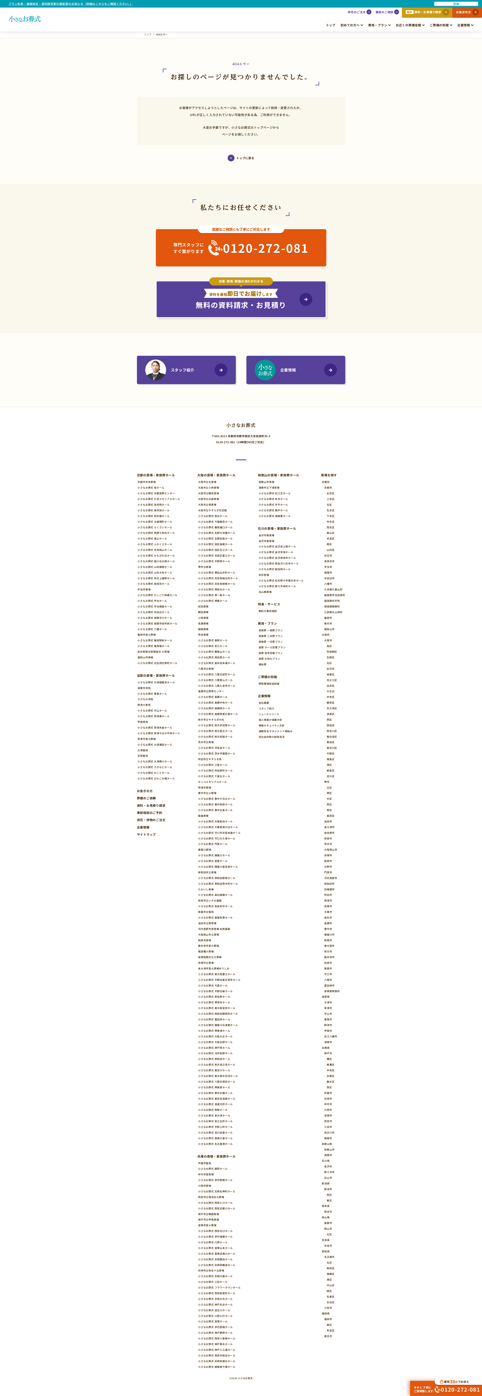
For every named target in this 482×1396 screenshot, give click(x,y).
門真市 (328, 872)
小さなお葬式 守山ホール (152, 710)
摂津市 (328, 900)
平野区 (330, 753)
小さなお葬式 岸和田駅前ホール (216, 878)
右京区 (330, 493)
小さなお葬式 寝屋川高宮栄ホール (218, 866)
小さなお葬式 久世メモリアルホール (158, 499)
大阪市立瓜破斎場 (208, 499)
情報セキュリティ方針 (272, 725)
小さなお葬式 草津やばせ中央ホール (158, 733)
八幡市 (328, 583)
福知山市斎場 (145, 657)
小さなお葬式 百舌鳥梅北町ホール (218, 578)
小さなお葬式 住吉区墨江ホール (216, 555)
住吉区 (330, 685)
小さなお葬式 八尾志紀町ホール (216, 674)
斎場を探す (329, 475)
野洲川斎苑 (144, 705)
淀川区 (330, 776)
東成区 (330, 742)
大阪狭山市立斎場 (208, 934)
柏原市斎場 (204, 940)
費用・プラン (377, 25)
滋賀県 (326, 996)
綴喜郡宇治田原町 (334, 595)
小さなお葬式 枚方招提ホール (215, 736)
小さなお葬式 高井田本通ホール (216, 663)
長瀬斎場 (203, 623)
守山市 (328, 1013)
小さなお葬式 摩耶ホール (213, 1168)
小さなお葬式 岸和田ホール (214, 1059)
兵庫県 (326, 1048)
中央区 (330, 697)
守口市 (328, 974)
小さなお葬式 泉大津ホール (214, 1115)
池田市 (328, 821)
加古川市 (329, 1132)
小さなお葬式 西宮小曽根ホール (216, 1338)
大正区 (330, 691)
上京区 (330, 499)
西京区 (330, 527)
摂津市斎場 (204, 787)
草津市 (328, 1008)
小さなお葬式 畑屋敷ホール (275, 516)
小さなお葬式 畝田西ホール (275, 569)
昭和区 (330, 1268)
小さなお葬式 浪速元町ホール (215, 1104)
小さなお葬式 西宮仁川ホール (215, 1202)
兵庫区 (330, 1076)
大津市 (328, 1002)
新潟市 (328, 1189)
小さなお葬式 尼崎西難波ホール (216, 1265)
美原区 (330, 816)
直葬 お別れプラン (269, 658)
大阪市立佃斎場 (207, 504)
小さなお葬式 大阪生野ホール (215, 1042)
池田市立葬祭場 (207, 923)
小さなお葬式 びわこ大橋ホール (156, 778)
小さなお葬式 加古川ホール (214, 1310)
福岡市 (328, 1319)
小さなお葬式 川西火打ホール (215, 1316)
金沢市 (328, 1166)
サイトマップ (146, 834)
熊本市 (328, 1211)
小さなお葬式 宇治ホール (152, 601)
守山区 (330, 1285)
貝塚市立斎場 (206, 963)
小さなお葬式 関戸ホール (273, 510)
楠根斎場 (203, 629)
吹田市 (328, 895)
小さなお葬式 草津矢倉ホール (154, 727)
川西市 (328, 1110)
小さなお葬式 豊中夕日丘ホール (216, 798)
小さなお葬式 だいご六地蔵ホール (157, 595)
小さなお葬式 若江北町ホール (215, 1121)
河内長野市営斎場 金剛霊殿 (214, 929)
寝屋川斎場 (204, 849)
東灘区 (330, 1064)
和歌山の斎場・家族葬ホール (278, 475)
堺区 (329, 793)
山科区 (330, 550)
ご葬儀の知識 (439, 25)
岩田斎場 (203, 606)
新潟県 (326, 1183)
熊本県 (326, 1206)
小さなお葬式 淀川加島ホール (215, 1132)
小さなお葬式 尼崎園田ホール (215, 1259)
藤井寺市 (329, 957)
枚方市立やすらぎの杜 (211, 719)
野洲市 (328, 1025)
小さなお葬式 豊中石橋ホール (215, 1093)
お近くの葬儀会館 (408, 25)
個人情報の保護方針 (270, 720)
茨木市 (328, 844)
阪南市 (328, 940)
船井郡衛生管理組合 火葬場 (153, 651)
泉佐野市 (329, 833)
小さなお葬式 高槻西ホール (214, 708)
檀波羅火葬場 (206, 951)
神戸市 (328, 1053)
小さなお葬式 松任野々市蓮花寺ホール (281, 580)
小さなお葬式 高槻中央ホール (215, 702)
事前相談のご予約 (149, 812)
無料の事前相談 (268, 611)
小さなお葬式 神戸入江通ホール (216, 1350)
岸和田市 (329, 883)
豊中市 (328, 929)
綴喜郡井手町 (332, 601)
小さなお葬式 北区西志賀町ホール (157, 663)
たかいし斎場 (206, 889)
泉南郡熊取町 (332, 991)
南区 (329, 544)
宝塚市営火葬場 (207, 1225)
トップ (330, 25)
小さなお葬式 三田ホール (213, 1282)
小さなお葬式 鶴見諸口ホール (215, 527)
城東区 (330, 674)
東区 (329, 1200)
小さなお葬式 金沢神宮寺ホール (277, 558)
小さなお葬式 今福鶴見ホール (215, 521)
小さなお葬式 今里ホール (213, 985)
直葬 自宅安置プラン (271, 653)
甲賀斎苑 (142, 722)
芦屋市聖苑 (204, 1163)
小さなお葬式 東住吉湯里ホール (216, 1098)
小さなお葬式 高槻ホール (213, 697)
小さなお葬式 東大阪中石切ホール (218, 1076)
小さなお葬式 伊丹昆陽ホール (215, 1327)
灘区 (329, 1059)
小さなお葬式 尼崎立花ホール (215, 1299)
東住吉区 (332, 736)
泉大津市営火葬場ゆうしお (214, 968)
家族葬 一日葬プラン (271, 641)
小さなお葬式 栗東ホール (152, 693)
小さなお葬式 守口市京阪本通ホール (219, 833)
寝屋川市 (329, 934)
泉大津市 (329, 827)
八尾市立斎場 (206, 668)
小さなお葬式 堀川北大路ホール (156, 561)
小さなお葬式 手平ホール (273, 504)
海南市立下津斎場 (269, 487)
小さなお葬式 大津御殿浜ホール (156, 682)
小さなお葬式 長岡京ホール (153, 583)
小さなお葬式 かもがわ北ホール (156, 555)
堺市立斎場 (204, 567)
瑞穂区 (330, 1274)
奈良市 (328, 1245)
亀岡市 (328, 618)
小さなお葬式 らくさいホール (154, 527)
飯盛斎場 (203, 816)
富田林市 (329, 985)
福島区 (330, 759)
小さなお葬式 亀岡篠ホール (153, 646)
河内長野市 (330, 878)
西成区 (330, 725)
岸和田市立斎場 (207, 872)
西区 (329, 719)
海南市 (328, 1155)
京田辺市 (329, 578)
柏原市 (328, 861)
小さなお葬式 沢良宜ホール (214, 748)
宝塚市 (328, 1115)
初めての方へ (350, 25)
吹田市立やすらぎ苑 (210, 759)
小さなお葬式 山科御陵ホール (154, 567)
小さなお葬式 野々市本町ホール (277, 586)
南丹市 (328, 623)
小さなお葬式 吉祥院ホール (153, 504)
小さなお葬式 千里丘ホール (214, 776)
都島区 (330, 770)
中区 (329, 798)
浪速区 (330, 714)
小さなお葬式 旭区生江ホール (215, 550)
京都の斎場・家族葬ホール (156, 475)
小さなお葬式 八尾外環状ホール (216, 1081)
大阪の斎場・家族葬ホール (216, 475)
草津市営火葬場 (146, 739)
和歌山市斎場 (266, 482)
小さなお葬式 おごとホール (153, 773)
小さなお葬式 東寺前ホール (153, 510)
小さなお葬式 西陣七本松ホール (156, 533)
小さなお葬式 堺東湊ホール (214, 1030)
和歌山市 (329, 1149)
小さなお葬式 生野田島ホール (215, 538)
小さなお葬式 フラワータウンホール (219, 1287)
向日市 (328, 555)
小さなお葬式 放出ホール (213, 516)
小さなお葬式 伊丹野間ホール (215, 1180)
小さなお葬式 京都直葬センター (156, 493)
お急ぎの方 (145, 791)
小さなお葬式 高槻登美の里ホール (218, 714)
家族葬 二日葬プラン (271, 636)
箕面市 (328, 968)
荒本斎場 (203, 634)
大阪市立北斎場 (207, 482)
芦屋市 (328, 1093)
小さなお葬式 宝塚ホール (213, 1321)
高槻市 (328, 923)
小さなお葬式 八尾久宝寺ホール (216, 685)
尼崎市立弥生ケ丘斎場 (211, 1270)
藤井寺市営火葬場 (208, 946)
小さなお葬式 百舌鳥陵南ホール (216, 583)
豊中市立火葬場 (207, 793)
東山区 (330, 533)
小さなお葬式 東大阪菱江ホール (216, 974)
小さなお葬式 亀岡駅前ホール (154, 640)
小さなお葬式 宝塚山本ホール (215, 1248)
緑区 (329, 1291)
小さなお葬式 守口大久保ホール (216, 838)
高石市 (328, 917)
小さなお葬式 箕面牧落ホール (215, 917)
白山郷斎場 (265, 592)
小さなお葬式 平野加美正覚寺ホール (219, 980)
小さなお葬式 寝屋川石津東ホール (218, 1025)
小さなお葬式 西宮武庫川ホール (216, 1208)
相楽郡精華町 (332, 606)
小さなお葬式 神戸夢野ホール (215, 1332)
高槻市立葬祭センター (211, 691)
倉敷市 (328, 1223)
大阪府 (326, 634)
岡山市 (328, 1228)
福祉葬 (262, 664)
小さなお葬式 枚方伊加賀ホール (216, 725)
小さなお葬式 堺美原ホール (214, 1087)
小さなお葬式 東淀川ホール (214, 1070)
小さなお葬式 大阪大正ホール (215, 1036)
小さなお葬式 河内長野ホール (215, 1053)
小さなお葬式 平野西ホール (214, 561)
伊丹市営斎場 (206, 1174)
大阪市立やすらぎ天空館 (212, 510)
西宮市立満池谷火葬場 (211, 1197)
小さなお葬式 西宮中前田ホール (216, 1355)
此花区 (330, 668)
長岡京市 (329, 561)
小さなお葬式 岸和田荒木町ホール (218, 883)
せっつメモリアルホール (212, 782)
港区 (329, 765)
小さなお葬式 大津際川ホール (154, 761)
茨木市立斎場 (206, 742)
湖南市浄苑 (144, 688)
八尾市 (328, 980)
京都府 (326, 482)
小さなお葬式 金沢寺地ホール (276, 552)
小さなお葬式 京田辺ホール (153, 612)
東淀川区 (332, 748)
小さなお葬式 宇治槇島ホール (154, 606)
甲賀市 (328, 1030)
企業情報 (463, 25)
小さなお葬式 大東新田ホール (215, 821)
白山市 (328, 1178)
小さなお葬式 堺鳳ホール (213, 601)
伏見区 (330, 538)
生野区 (330, 657)
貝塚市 (328, 855)
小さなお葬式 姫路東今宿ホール (216, 1367)
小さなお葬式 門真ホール (213, 844)
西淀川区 (332, 731)
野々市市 (329, 1172)
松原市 (328, 963)
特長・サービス (269, 604)
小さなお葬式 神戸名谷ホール (215, 1304)
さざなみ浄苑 (145, 699)
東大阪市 (329, 946)
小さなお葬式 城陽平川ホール (154, 618)
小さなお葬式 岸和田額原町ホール (218, 1013)
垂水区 (330, 1081)
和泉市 (328, 838)
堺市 (327, 782)
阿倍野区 (332, 651)
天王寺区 (332, 708)
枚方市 (328, 951)
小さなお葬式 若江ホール (213, 646)
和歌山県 (327, 1144)
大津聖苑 (142, 750)
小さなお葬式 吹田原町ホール (215, 770)
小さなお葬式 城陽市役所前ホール (157, 623)
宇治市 (328, 567)
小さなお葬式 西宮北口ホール (215, 1231)
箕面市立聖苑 (206, 912)
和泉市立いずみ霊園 (210, 900)
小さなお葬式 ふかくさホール (154, 544)
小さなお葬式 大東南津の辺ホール (218, 827)
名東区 (330, 1296)
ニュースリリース (269, 714)
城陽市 (328, 572)
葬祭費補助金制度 (269, 683)
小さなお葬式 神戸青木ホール (215, 1344)
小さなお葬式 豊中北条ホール (215, 810)
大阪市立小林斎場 (208, 487)
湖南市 (328, 1042)
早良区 (330, 1330)
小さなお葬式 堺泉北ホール (214, 589)
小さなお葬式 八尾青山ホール (215, 680)
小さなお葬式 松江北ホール (275, 493)
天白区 (330, 1302)
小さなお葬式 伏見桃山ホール (154, 550)
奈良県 (326, 1240)
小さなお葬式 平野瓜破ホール (215, 991)
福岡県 (326, 1313)
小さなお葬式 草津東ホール (153, 716)
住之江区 (332, 680)
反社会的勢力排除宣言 (272, 737)
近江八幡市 (330, 1036)
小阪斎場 (203, 618)
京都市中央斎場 (146, 482)
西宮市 (328, 1121)
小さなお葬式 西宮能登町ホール (216, 1293)
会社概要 (264, 703)
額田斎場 (203, 612)
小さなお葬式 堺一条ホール (214, 595)
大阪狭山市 (330, 849)
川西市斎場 (204, 1185)
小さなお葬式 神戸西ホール (214, 1048)
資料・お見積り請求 (151, 805)
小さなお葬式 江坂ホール (213, 765)
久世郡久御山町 (333, 589)
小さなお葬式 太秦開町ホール (154, 521)
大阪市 (328, 640)
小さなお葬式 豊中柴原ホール (215, 804)
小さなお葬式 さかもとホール (154, 767)
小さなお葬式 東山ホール (152, 538)
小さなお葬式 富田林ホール (214, 1019)
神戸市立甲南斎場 (208, 1219)
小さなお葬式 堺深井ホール (214, 1002)
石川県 (326, 1160)
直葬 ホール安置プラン (272, 647)
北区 (329, 504)
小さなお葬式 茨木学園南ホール (216, 753)
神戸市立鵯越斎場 (208, 1214)
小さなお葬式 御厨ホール (213, 640)
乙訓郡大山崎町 (333, 612)
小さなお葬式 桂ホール (150, 487)
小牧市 (328, 1308)
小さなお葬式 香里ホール (213, 861)
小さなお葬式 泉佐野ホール (214, 996)
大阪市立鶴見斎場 (208, 493)
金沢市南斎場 (266, 535)
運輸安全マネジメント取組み (276, 731)
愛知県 (326, 1251)
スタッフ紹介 (183, 370)
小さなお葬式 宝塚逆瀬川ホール (216, 1253)
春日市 (328, 1336)
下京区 (330, 516)
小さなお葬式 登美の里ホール (215, 1138)
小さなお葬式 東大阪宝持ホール (216, 1008)
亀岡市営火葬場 (146, 634)
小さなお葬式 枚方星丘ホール (215, 731)
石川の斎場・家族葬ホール (277, 528)
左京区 (330, 510)
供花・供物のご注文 (151, 820)
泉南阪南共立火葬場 (210, 957)
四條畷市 (329, 889)
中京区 (330, 521)
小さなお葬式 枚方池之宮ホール (216, 1064)
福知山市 (329, 629)
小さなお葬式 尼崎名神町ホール (216, 1191)
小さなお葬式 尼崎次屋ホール (215, 1276)
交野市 (328, 866)
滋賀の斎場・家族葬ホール (156, 675)
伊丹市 (328, 1104)
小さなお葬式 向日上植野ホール (156, 578)
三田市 (328, 1127)
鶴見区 (330, 702)
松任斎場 (264, 575)
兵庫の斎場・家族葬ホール (216, 1156)
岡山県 (326, 1217)
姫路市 (328, 1138)
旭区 (329, 646)
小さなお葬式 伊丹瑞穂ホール (215, 1236)
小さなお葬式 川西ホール (213, 1242)
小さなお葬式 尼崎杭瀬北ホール (216, 1361)
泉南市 (328, 906)
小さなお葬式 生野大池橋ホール (216, 533)
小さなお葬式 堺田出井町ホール (216, 572)
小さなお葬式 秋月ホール (273, 499)
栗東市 (328, 1019)
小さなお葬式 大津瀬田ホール (154, 744)
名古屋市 (329, 1257)
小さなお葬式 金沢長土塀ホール (277, 546)
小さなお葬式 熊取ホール (213, 1110)
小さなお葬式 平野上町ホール (215, 1127)
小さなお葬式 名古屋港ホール (215, 1144)
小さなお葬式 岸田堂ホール (214, 657)
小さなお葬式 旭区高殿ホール (215, 544)
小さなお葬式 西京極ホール (153, 516)
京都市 (328, 487)
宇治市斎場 (144, 589)
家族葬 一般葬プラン (271, 630)
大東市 (328, 912)
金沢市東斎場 (266, 541)
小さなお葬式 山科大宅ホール (154, 572)
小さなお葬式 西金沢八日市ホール (279, 563)
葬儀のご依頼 (146, 798)
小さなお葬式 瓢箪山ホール (214, 651)
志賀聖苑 (142, 756)
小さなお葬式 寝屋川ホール (214, 855)
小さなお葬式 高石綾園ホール (215, 895)
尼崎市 (328, 1098)
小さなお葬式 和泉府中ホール (215, 906)
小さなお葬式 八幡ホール (152, 629)
